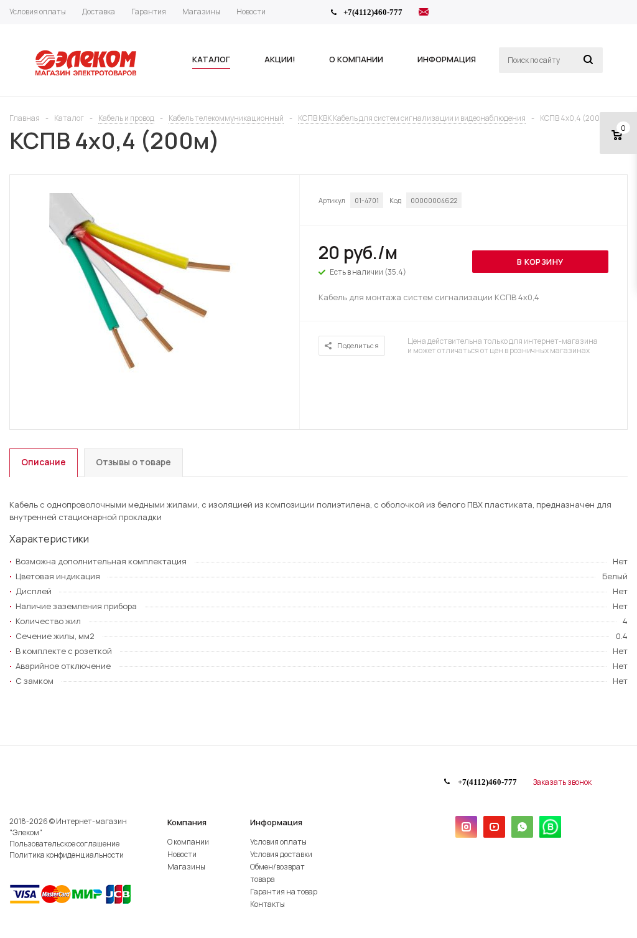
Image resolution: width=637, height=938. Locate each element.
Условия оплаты (278, 841)
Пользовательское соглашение (64, 843)
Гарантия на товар (283, 891)
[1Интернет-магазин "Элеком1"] (87, 74)
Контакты (267, 904)
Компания (187, 822)
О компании (188, 841)
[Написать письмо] (424, 13)
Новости (182, 854)
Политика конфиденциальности (66, 855)
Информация (276, 822)
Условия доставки (281, 854)
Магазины (186, 866)
